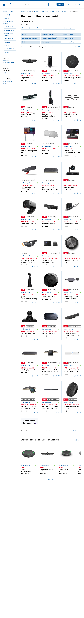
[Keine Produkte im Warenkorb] (79, 4)
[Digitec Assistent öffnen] (68, 4)
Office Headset (8, 39)
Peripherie (6, 18)
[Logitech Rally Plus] (72, 105)
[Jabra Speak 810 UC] (50, 324)
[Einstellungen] (53, 4)
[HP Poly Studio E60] (29, 324)
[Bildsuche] (47, 4)
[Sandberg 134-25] (50, 214)
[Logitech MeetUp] (29, 68)
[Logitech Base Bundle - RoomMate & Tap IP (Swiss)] (72, 360)
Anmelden (60, 4)
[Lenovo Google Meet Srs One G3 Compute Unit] (50, 397)
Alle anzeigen (75, 440)
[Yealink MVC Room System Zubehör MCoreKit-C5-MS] (50, 251)
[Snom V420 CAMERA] (29, 214)
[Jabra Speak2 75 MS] (66, 460)
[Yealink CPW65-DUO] (72, 214)
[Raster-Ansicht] (75, 47)
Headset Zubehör (9, 27)
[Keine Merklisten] (75, 4)
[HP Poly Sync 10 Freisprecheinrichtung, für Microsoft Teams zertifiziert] (50, 178)
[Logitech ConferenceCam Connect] (50, 105)
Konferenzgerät (9, 30)
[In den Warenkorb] (37, 83)
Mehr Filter (71, 42)
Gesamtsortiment (8, 11)
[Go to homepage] (9, 4)
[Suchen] (22, 4)
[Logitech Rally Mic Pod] (72, 68)
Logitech (24, 28)
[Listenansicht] (79, 47)
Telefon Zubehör (9, 49)
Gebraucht (6, 15)
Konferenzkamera (49, 28)
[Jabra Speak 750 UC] (72, 251)
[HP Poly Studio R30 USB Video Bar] (29, 178)
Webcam (6, 52)
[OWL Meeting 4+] (50, 68)
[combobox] (33, 47)
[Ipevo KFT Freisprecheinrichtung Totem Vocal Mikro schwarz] (29, 287)
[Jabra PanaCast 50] (29, 105)
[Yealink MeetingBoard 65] (29, 141)
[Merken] (35, 83)
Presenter (7, 42)
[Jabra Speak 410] (50, 287)
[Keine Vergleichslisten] (72, 4)
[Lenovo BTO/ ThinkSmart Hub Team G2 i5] (72, 141)
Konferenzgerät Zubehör (8, 34)
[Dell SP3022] (50, 141)
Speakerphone (70, 28)
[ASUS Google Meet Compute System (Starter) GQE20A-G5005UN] (72, 287)
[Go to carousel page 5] (52, 479)
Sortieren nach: (25, 47)
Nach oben (78, 431)
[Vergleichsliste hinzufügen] (32, 83)
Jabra (60, 28)
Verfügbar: (42, 47)
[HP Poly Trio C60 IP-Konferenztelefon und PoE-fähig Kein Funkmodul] (29, 397)
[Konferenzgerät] (29, 421)
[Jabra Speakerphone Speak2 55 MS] (28, 460)
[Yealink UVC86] (72, 178)
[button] (37, 73)
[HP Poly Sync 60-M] (29, 360)
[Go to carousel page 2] (48, 479)
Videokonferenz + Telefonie (8, 22)
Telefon (6, 45)
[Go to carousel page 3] (49, 479)
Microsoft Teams (36, 28)
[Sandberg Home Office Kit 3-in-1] (72, 397)
